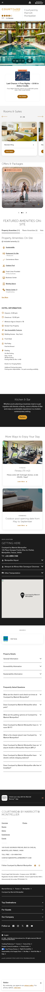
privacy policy (28, 985)
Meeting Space (11, 283)
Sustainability (10, 247)
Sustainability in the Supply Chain (11, 951)
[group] (22, 410)
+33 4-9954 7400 (11, 556)
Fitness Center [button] (11, 289)
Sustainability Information (12, 674)
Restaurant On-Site (12, 253)
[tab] (11, 230)
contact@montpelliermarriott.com (16, 858)
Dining (4, 831)
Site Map (26, 951)
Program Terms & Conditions (10, 946)
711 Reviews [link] (9, 18)
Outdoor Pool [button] (10, 265)
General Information (10, 659)
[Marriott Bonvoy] (38, 2)
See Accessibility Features (13, 330)
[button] (30, 2)
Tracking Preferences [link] (8, 944)
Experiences (6, 834)
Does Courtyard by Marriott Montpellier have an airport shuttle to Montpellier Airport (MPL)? (21, 746)
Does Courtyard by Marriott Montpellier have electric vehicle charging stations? (20, 756)
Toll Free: (12, 854)
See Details (23, 96)
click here (17, 987)
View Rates (9, 151)
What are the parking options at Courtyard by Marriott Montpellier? (20, 716)
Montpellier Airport (12, 560)
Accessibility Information (12, 666)
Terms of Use (27, 944)
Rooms (4, 827)
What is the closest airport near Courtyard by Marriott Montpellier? (20, 736)
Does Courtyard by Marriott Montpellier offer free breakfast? (21, 766)
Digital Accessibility (25, 949)
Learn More (21, 481)
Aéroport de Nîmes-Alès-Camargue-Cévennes (22, 567)
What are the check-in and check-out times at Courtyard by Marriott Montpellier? (20, 696)
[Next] (40, 116)
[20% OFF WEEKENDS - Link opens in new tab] (22, 187)
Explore (22, 417)
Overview (5, 823)
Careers (18, 944)
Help (3, 954)
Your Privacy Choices (11, 949)
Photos (24, 823)
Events (4, 838)
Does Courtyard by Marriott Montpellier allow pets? (20, 706)
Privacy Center (25, 946)
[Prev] (4, 116)
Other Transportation (12, 573)
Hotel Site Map (35, 951)
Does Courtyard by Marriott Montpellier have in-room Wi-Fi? (21, 726)
